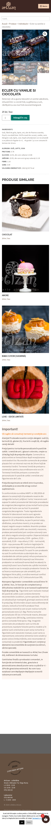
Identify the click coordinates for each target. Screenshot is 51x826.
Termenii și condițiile (40, 818)
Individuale (23, 23)
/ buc (7, 236)
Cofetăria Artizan (15, 770)
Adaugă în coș (20, 117)
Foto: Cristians (26, 810)
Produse (12, 23)
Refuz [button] (29, 822)
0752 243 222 (8, 790)
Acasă (4, 23)
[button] (44, 33)
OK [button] (22, 822)
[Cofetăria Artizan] (9, 6)
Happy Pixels (17, 810)
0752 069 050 (8, 797)
